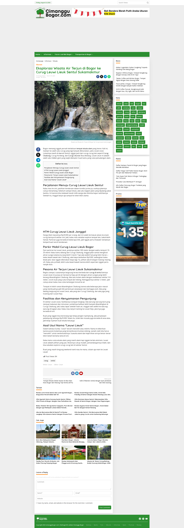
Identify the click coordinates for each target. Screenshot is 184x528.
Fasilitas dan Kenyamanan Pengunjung (59, 177)
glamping (142, 112)
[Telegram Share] (105, 76)
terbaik (119, 146)
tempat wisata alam (84, 148)
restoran (120, 138)
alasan (119, 104)
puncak (119, 133)
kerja (126, 121)
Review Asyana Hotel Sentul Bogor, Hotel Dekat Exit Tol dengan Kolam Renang (91, 406)
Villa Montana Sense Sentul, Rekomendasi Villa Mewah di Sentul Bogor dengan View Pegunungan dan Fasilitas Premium (92, 400)
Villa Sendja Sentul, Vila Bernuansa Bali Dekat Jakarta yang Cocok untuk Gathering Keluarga (91, 413)
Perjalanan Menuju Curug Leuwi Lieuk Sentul (61, 168)
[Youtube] (81, 373)
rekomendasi (129, 133)
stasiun (126, 142)
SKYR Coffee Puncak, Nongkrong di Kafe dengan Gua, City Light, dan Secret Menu (130, 90)
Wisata (38, 77)
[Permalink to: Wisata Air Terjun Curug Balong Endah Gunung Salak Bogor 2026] (99, 452)
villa (145, 146)
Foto (101, 525)
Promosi (131, 525)
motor (119, 129)
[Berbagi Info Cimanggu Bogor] (52, 12)
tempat (141, 142)
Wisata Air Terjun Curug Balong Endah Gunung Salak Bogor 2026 (98, 462)
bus (144, 104)
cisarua (119, 112)
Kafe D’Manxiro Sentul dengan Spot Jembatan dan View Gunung (95, 381)
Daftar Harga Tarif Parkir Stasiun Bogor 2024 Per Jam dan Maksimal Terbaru (131, 172)
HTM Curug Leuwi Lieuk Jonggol (56, 170)
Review (139, 525)
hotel (127, 116)
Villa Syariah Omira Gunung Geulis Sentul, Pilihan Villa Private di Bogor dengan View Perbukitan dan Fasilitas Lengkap (54, 400)
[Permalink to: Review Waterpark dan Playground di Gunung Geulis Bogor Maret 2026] (74, 452)
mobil (142, 125)
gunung (119, 116)
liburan (39, 64)
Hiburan (108, 525)
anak (126, 104)
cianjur (139, 108)
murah (126, 129)
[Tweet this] (101, 76)
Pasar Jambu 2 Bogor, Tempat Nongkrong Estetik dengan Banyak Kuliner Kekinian (130, 85)
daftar (134, 112)
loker (144, 121)
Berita (96, 525)
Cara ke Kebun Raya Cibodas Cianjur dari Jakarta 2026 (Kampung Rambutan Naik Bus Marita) (98, 441)
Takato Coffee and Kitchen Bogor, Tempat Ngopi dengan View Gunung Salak (130, 79)
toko (139, 146)
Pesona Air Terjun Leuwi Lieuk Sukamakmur (61, 175)
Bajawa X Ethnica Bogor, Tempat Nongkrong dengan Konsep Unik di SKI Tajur (131, 74)
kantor (139, 116)
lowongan (120, 125)
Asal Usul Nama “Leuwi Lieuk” (55, 180)
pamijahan (135, 129)
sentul (53, 361)
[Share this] (97, 76)
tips (133, 146)
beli (132, 104)
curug (46, 361)
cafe (118, 108)
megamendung (132, 125)
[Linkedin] (77, 373)
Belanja (88, 525)
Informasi (117, 525)
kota (137, 121)
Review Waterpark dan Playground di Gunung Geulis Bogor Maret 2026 (72, 462)
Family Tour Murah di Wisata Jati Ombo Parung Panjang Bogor (47, 462)
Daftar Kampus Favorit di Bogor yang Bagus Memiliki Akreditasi (131, 166)
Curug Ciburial (74, 155)
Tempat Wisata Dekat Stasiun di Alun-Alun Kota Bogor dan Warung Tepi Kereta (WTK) (58, 381)
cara (133, 108)
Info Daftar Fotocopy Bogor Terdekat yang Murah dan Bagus (131, 186)
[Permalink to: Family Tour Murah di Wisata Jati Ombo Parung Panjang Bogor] (48, 452)
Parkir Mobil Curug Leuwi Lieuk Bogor (58, 172)
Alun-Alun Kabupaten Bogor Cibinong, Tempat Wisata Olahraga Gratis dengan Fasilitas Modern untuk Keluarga (48, 441)
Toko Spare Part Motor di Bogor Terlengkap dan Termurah (131, 177)
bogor (138, 104)
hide (65, 164)
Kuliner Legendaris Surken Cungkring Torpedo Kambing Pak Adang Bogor (131, 68)
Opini (124, 525)
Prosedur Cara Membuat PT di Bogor (129, 182)
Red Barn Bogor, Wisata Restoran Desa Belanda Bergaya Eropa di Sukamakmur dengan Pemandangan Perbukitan (73, 441)
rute (141, 138)
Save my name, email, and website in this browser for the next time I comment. (65, 503)
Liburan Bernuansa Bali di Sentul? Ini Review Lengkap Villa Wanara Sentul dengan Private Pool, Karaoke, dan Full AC (54, 413)
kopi (132, 121)
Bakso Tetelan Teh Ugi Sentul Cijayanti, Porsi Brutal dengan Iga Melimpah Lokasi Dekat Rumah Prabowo (54, 407)
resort (139, 133)
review (128, 138)
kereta (119, 121)
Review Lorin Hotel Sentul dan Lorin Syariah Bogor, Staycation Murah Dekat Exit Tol (54, 393)
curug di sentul (95, 272)
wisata (119, 151)
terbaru (127, 146)
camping (126, 108)
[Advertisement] (92, 36)
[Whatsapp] (109, 76)
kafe (132, 116)
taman (134, 142)
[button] (148, 2)
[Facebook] (73, 373)
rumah (135, 138)
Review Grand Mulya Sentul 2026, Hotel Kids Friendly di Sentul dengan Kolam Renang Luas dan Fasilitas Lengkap (92, 394)
